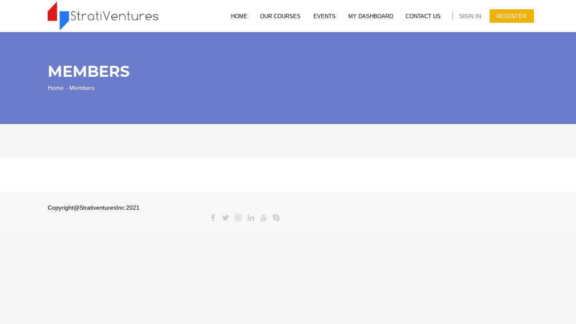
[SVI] (103, 15)
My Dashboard (370, 16)
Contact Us (423, 16)
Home (239, 16)
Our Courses (280, 16)
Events (324, 16)
